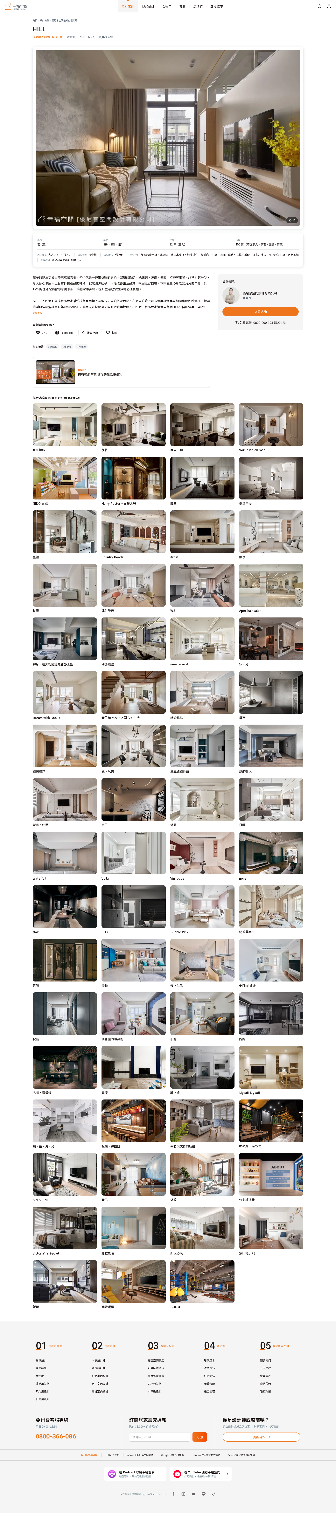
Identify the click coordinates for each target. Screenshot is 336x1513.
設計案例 (128, 6)
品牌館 (198, 6)
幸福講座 (216, 6)
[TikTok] (214, 1494)
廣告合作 (259, 1437)
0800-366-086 (56, 1436)
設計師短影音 (156, 1368)
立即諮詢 (260, 311)
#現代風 (52, 346)
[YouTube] (193, 1494)
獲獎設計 (41, 1360)
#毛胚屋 (81, 346)
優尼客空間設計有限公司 (64, 20)
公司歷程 (265, 1368)
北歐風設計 (42, 1384)
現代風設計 (42, 1391)
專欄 (182, 6)
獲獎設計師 (98, 1368)
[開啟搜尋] (319, 6)
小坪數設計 (154, 1391)
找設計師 (148, 6)
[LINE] (204, 1494)
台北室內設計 (100, 1376)
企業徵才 (265, 1376)
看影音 (167, 6)
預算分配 (209, 1384)
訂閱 (200, 1437)
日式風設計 (42, 1399)
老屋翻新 (41, 1368)
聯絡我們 (265, 1384)
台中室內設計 (100, 1384)
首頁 (35, 20)
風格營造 (209, 1376)
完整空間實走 (156, 1360)
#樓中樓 (67, 346)
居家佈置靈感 (156, 1376)
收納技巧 (209, 1368)
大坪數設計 (154, 1384)
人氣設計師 (98, 1360)
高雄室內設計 (100, 1391)
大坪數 (40, 1376)
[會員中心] (329, 6)
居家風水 (209, 1360)
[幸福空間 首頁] (16, 6)
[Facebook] (173, 1494)
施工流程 (209, 1391)
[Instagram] (183, 1494)
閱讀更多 (37, 313)
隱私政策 (265, 1391)
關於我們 (265, 1360)
